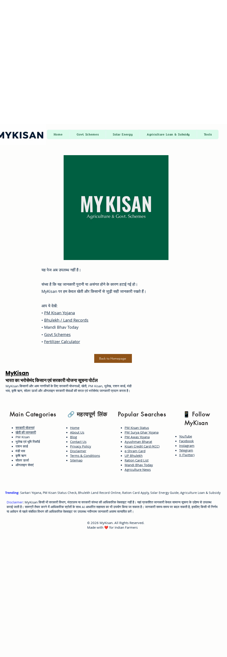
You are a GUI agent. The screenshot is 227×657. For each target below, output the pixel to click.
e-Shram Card (135, 451)
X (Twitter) (186, 455)
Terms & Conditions (85, 455)
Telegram (186, 450)
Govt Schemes (57, 334)
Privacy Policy (80, 446)
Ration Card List (137, 460)
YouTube (185, 436)
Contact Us (78, 441)
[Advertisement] (113, 31)
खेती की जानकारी (26, 432)
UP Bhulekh (134, 455)
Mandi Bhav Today (139, 465)
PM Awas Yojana (137, 437)
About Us (77, 432)
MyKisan (17, 373)
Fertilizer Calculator (62, 341)
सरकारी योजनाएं (25, 427)
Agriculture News (138, 469)
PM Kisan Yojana (59, 312)
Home (74, 427)
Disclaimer (78, 451)
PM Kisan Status (137, 427)
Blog (73, 437)
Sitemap (76, 460)
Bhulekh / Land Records (66, 320)
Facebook (186, 441)
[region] (32, 439)
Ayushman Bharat (138, 441)
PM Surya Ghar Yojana (142, 432)
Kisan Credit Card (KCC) (142, 446)
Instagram (186, 445)
